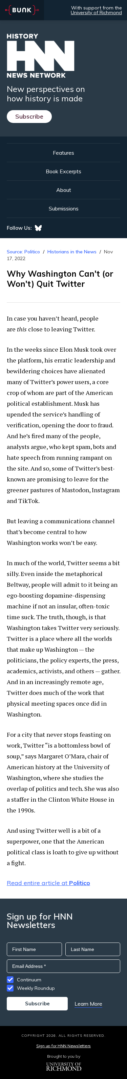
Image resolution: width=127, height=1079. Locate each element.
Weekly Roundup (36, 988)
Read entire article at (48, 883)
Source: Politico (23, 252)
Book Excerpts (63, 171)
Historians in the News (72, 252)
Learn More (88, 1003)
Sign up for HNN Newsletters (63, 1045)
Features (63, 152)
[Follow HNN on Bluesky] (38, 228)
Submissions (64, 208)
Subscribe (29, 116)
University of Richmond (96, 12)
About (63, 189)
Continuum (29, 980)
